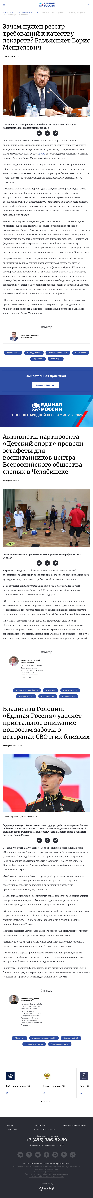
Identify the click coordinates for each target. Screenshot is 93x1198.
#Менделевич (34, 353)
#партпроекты (70, 690)
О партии (9, 1125)
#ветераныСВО (71, 1038)
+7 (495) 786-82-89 (46, 1140)
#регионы (50, 690)
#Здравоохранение (58, 353)
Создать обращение (45, 385)
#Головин (19, 1038)
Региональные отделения (74, 1125)
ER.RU (42, 153)
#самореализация (59, 1044)
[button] (41, 1101)
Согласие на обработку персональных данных (46, 1176)
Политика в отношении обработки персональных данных (46, 1174)
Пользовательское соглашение (46, 1170)
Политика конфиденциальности (46, 1172)
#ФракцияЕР (13, 353)
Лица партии (40, 1125)
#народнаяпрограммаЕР (44, 1038)
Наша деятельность (20, 12)
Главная (6, 12)
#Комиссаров (68, 696)
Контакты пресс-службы (44, 1129)
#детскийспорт (26, 696)
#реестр (38, 359)
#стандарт (56, 359)
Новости (34, 12)
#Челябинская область (27, 690)
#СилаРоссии (47, 696)
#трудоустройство (34, 1044)
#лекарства (80, 353)
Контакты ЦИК (11, 1129)
